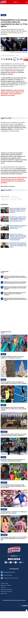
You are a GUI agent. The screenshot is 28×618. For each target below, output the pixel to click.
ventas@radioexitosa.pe (9, 572)
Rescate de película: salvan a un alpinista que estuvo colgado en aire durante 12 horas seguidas (14, 382)
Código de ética (4, 583)
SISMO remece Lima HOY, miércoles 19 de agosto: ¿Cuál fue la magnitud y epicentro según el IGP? (15, 282)
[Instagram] (15, 559)
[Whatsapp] (2, 59)
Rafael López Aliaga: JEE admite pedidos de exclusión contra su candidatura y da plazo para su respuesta (18, 210)
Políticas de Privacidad (6, 591)
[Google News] (17, 559)
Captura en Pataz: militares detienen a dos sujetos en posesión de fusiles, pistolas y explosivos (14, 434)
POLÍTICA (20, 199)
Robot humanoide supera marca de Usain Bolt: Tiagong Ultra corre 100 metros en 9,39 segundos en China (13, 409)
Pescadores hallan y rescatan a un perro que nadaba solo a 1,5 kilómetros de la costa (12, 357)
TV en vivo (3, 587)
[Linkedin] (9, 59)
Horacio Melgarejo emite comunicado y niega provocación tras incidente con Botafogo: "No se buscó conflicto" (13, 486)
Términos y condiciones (6, 589)
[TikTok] (19, 559)
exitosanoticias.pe (8, 575)
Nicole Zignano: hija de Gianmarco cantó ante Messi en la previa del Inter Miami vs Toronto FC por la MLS (14, 539)
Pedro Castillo (11, 72)
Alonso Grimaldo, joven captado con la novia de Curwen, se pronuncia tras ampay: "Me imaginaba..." (15, 293)
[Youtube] (13, 559)
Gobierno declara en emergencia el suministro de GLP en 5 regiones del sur (18, 227)
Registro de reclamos (6, 585)
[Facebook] (6, 59)
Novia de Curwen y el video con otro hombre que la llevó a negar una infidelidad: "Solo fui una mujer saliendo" (15, 288)
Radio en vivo (4, 593)
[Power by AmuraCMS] (24, 605)
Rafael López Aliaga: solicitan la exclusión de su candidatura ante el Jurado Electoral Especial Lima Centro (18, 245)
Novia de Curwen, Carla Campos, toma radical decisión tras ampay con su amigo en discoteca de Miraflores (15, 277)
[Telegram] (11, 59)
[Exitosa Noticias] (3, 2)
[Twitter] (4, 59)
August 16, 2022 (6, 118)
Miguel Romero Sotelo (5, 198)
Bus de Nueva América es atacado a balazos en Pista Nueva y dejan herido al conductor (13, 460)
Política (3, 15)
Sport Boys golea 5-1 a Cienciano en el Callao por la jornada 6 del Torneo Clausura (14, 512)
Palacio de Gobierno (5, 199)
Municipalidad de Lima (16, 198)
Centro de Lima (14, 196)
